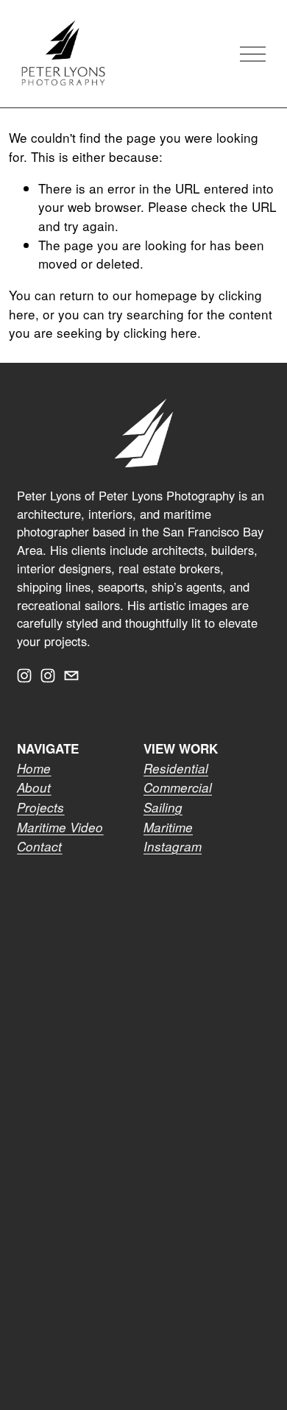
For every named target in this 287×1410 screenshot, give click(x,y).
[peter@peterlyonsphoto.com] (71, 675)
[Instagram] (24, 675)
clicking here (160, 332)
